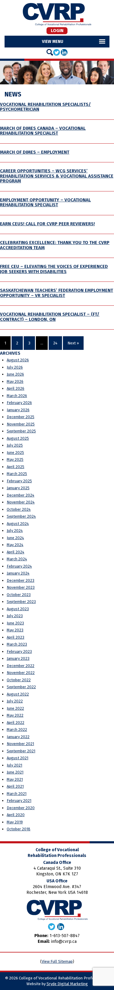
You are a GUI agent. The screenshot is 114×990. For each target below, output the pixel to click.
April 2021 (15, 786)
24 (55, 343)
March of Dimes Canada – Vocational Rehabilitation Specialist (43, 130)
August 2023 (18, 609)
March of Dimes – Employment (34, 152)
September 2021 (21, 751)
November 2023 (21, 587)
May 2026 (15, 381)
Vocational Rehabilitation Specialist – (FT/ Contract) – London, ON (49, 316)
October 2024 (19, 509)
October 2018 (18, 829)
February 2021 (19, 800)
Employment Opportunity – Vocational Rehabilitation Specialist (45, 202)
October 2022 (19, 680)
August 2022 (18, 694)
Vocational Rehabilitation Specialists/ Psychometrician (45, 107)
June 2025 (15, 452)
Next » (73, 343)
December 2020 (21, 808)
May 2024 (15, 544)
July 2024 (15, 530)
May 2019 (15, 822)
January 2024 (18, 573)
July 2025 (15, 445)
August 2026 (18, 360)
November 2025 (21, 424)
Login (57, 30)
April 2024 (15, 552)
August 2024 (18, 523)
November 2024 (21, 502)
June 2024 (15, 538)
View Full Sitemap (57, 961)
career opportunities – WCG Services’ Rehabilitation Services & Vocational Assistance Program (56, 176)
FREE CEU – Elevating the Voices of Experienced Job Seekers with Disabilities (54, 269)
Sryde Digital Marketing (67, 984)
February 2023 (19, 651)
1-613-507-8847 (65, 935)
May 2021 (15, 779)
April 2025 (15, 466)
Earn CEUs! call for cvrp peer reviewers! (47, 223)
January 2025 (18, 488)
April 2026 (15, 388)
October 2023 (19, 594)
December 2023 (20, 580)
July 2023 (15, 616)
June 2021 (15, 772)
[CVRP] (57, 14)
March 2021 (16, 793)
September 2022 (21, 687)
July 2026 (15, 367)
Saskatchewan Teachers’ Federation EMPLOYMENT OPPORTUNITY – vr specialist (56, 293)
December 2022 (20, 665)
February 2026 (19, 402)
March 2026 (17, 395)
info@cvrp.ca (64, 941)
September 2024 (21, 516)
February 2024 (19, 566)
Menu (57, 41)
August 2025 (18, 438)
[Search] (50, 52)
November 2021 (20, 743)
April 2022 (15, 722)
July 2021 (14, 765)
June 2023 (15, 623)
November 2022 (21, 672)
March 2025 (17, 473)
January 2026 (18, 410)
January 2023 (18, 658)
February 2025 (19, 481)
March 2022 (17, 729)
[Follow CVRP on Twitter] (56, 52)
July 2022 (15, 701)
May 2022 (15, 715)
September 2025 (21, 431)
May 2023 (15, 630)
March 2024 (17, 559)
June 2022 (15, 708)
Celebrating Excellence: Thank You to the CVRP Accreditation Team (54, 245)
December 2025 (20, 417)
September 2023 (21, 601)
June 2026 (15, 374)
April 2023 (15, 637)
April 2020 (16, 815)
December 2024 (20, 495)
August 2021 (17, 758)
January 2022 (18, 736)
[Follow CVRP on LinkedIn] (64, 52)
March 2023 (17, 644)
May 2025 (15, 459)
